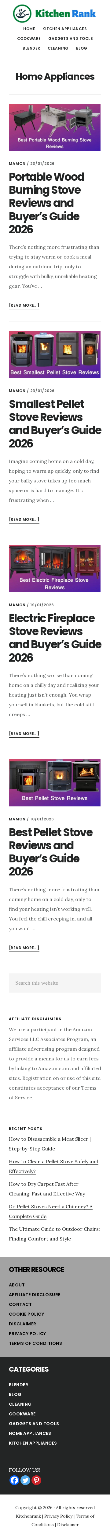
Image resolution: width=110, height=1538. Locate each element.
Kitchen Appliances (33, 1443)
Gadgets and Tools (34, 1424)
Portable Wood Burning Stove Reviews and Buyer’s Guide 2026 (46, 203)
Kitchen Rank (55, 13)
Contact (20, 1304)
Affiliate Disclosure (35, 1295)
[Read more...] (24, 305)
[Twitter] (25, 1480)
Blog (15, 1394)
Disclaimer (22, 1324)
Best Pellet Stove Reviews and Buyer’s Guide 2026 (50, 852)
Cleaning (20, 1404)
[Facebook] (14, 1480)
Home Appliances (30, 1433)
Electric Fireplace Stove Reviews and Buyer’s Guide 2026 (55, 638)
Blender (18, 1385)
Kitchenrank (28, 1516)
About (17, 1285)
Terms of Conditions (35, 1343)
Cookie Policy (26, 1314)
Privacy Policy (27, 1334)
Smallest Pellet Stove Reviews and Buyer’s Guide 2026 (55, 423)
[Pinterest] (36, 1480)
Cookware (22, 1414)
